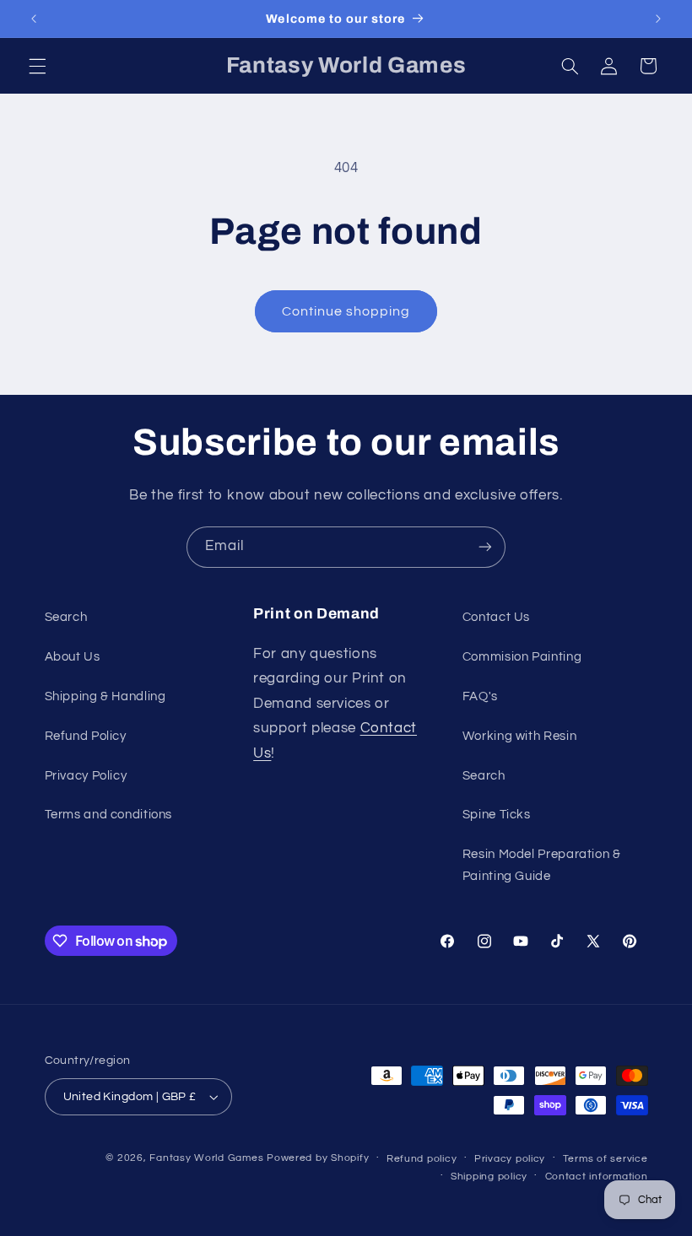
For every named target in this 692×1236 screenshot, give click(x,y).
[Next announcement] (658, 18)
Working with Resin (519, 736)
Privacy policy (509, 1158)
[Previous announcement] (33, 18)
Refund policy (422, 1158)
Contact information (596, 1176)
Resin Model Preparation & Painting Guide (541, 865)
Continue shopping (346, 311)
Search (66, 617)
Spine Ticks (496, 814)
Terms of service (605, 1158)
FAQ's (480, 696)
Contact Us (496, 617)
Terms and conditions (109, 814)
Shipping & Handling (105, 696)
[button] (37, 65)
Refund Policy (86, 736)
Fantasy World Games (206, 1158)
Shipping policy (489, 1176)
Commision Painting (521, 656)
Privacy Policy (86, 775)
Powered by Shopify (318, 1158)
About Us (72, 656)
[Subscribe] (485, 547)
